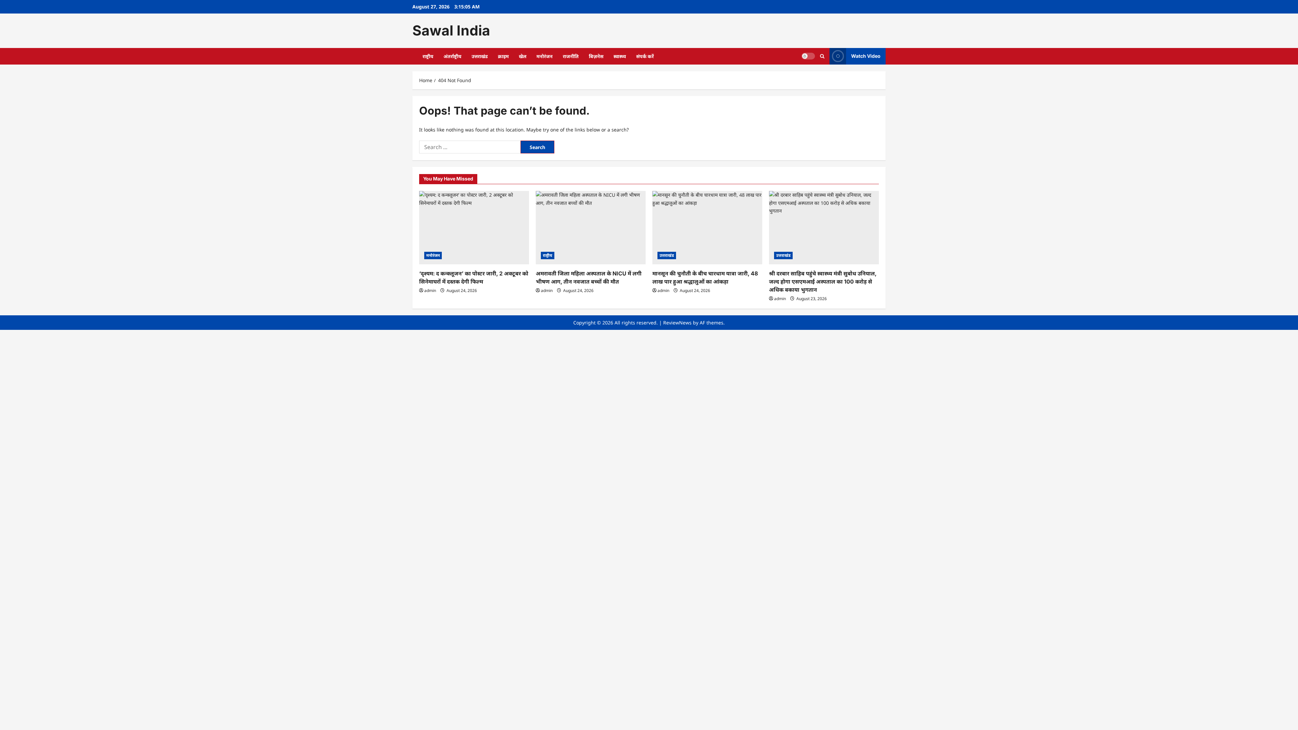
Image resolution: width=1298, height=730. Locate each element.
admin (430, 290)
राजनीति (571, 56)
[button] (822, 56)
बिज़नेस (596, 56)
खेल (522, 56)
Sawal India (451, 30)
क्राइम (503, 56)
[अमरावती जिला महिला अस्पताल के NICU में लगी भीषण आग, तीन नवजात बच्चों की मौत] (591, 227)
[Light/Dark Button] (808, 56)
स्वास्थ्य (620, 56)
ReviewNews (677, 322)
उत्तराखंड (480, 56)
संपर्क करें (645, 56)
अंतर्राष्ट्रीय (452, 56)
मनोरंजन (544, 56)
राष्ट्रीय (428, 56)
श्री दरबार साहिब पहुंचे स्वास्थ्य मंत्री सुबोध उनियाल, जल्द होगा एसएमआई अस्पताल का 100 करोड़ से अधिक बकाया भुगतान (822, 281)
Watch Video (866, 56)
